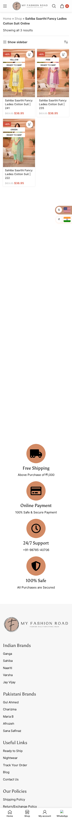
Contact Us (11, 779)
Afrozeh (8, 723)
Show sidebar (17, 42)
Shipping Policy (14, 799)
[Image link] (36, 624)
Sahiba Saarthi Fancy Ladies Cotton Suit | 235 (53, 104)
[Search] (54, 6)
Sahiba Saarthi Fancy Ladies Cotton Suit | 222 (19, 174)
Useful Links (15, 742)
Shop (18, 18)
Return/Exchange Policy (20, 806)
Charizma (9, 709)
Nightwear (10, 758)
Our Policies (15, 791)
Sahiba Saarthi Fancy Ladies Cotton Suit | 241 (19, 104)
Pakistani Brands (19, 694)
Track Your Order (15, 765)
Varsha (8, 675)
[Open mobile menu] (5, 6)
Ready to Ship (13, 751)
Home (7, 18)
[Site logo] (30, 6)
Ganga (7, 654)
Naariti (7, 668)
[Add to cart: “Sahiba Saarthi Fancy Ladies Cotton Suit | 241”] (29, 54)
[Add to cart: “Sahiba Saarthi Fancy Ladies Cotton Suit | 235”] (63, 54)
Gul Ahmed (11, 702)
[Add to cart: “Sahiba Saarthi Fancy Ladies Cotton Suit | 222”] (29, 124)
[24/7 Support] (36, 528)
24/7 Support (36, 543)
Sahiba (8, 661)
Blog (6, 772)
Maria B (8, 716)
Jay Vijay (9, 682)
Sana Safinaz (12, 731)
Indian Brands (17, 645)
